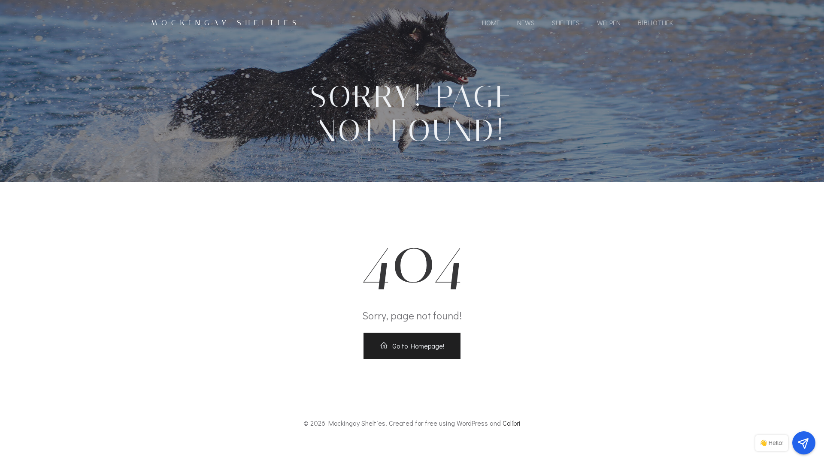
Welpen (609, 22)
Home (491, 22)
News (526, 22)
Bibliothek (655, 22)
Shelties (566, 22)
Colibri (512, 422)
